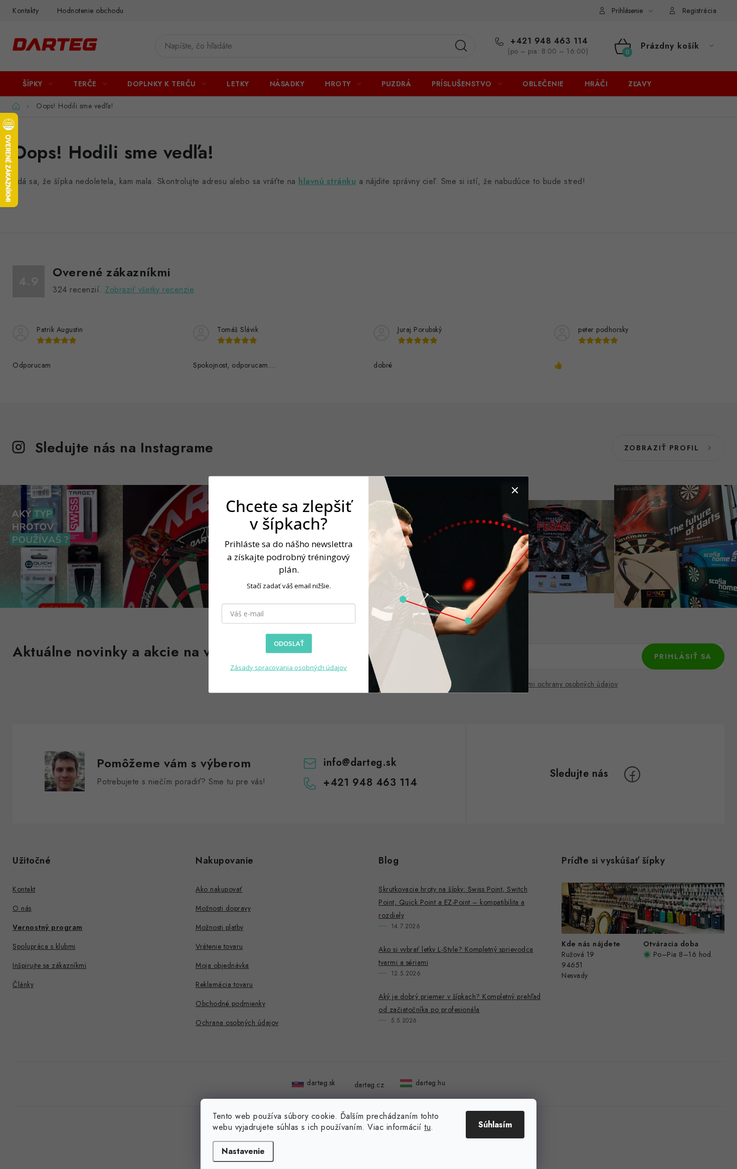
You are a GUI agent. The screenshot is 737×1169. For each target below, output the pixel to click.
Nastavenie (243, 1151)
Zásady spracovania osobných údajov (288, 667)
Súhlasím (495, 1124)
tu (427, 1127)
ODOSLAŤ (289, 643)
